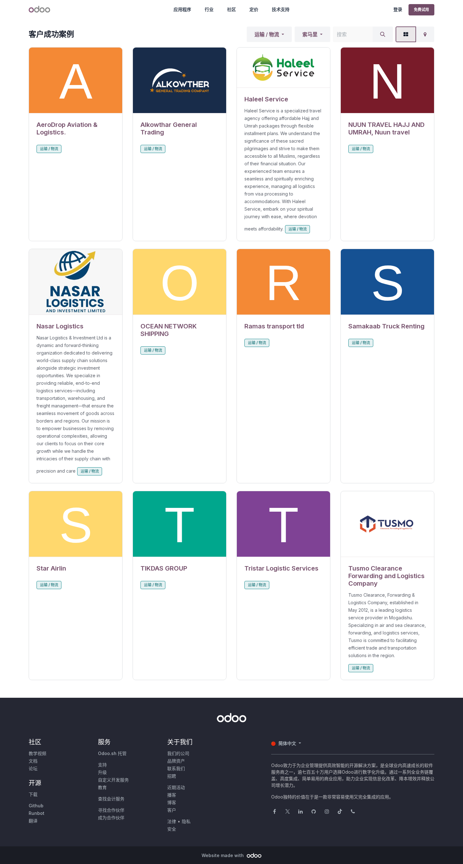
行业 (209, 9)
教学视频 (37, 753)
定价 (253, 9)
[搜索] (382, 34)
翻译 (33, 820)
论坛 (33, 768)
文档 (33, 761)
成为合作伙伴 (111, 817)
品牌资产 (176, 761)
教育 (102, 787)
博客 (171, 802)
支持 (102, 764)
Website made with (223, 855)
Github (36, 805)
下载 (33, 794)
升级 (102, 772)
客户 (171, 810)
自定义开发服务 (113, 779)
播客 (171, 795)
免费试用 (421, 9)
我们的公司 (178, 753)
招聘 (171, 776)
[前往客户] (75, 80)
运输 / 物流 (266, 34)
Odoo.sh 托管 (112, 753)
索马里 (309, 34)
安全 (171, 829)
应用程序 (182, 9)
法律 (171, 821)
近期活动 (176, 787)
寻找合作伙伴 (111, 810)
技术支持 (280, 9)
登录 (397, 9)
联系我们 (176, 768)
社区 (231, 9)
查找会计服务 (111, 798)
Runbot (36, 813)
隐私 (186, 821)
